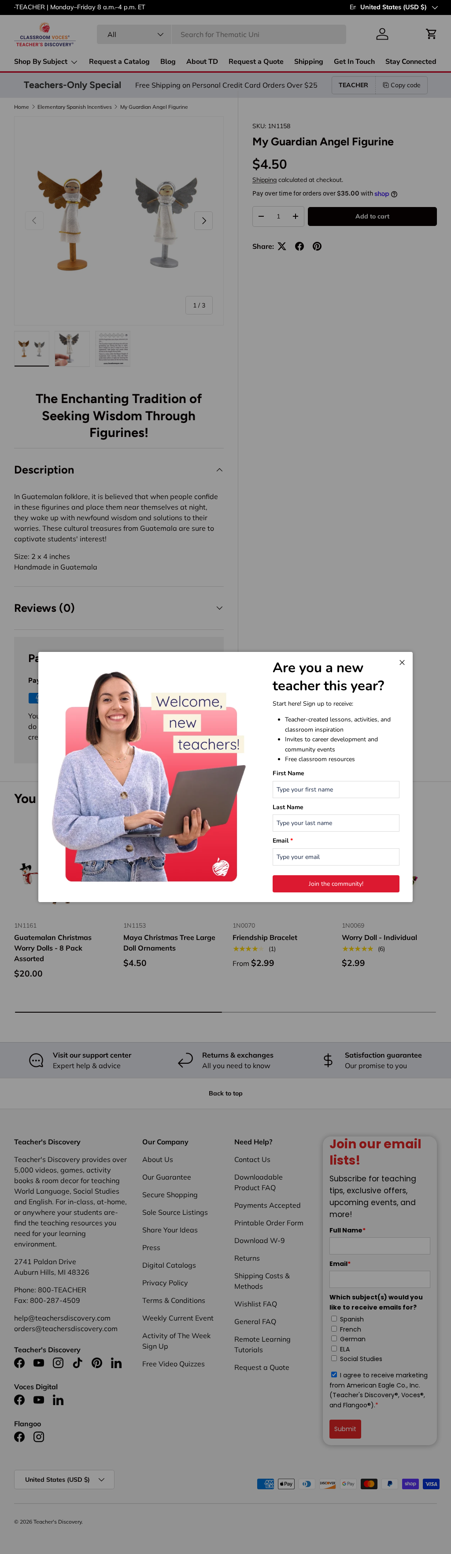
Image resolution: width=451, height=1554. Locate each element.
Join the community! (336, 884)
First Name (288, 773)
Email (283, 840)
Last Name (288, 807)
